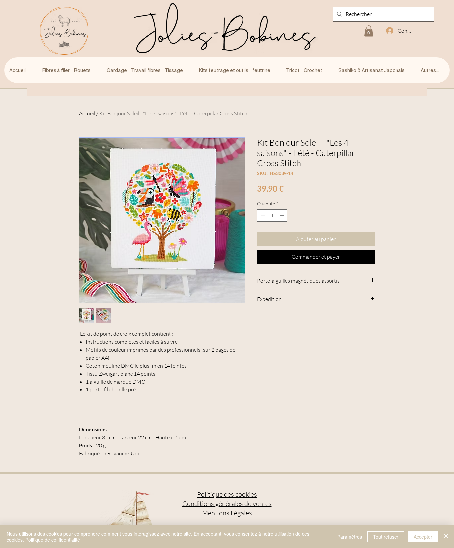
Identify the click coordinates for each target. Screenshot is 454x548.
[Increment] (282, 215)
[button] (368, 30)
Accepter (423, 536)
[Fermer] (446, 537)
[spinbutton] (272, 215)
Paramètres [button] (349, 536)
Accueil (87, 113)
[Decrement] (262, 215)
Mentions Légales (227, 513)
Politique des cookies (227, 494)
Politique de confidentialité (52, 539)
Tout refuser (385, 536)
